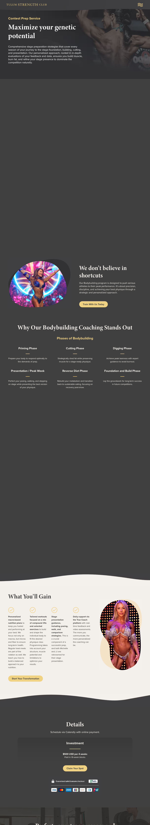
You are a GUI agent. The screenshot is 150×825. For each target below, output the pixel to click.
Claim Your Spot (75, 768)
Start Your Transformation (25, 678)
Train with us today (93, 304)
